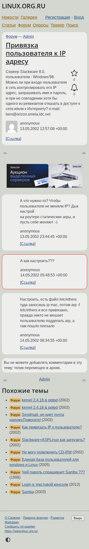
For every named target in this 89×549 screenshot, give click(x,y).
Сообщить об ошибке (20, 526)
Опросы (40, 25)
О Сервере (12, 518)
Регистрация (57, 17)
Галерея (29, 17)
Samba (28, 492)
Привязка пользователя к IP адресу (36, 52)
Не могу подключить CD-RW (47, 452)
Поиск (72, 25)
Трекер (57, 25)
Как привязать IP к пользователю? (52, 427)
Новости (10, 17)
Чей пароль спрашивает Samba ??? (53, 472)
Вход (79, 17)
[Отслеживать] (74, 87)
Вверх (78, 518)
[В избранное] (74, 73)
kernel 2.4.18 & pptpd (40, 400)
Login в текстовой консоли (45, 484)
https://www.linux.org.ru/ (21, 531)
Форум (24, 25)
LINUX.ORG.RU (23, 6)
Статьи (9, 25)
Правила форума (35, 518)
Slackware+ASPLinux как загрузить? (53, 440)
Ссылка (13, 139)
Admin (28, 36)
